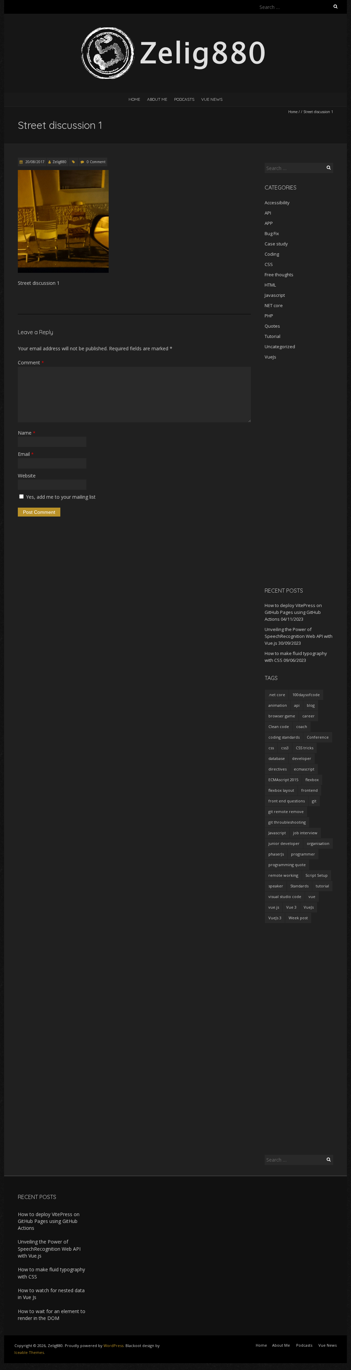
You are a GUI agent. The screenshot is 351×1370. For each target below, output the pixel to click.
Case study (276, 244)
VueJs (270, 357)
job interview (305, 832)
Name (26, 432)
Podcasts (184, 99)
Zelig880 (59, 161)
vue (311, 896)
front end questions (286, 800)
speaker (275, 885)
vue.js (273, 907)
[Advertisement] (299, 473)
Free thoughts (279, 274)
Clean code (278, 726)
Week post (298, 917)
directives (277, 769)
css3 (285, 747)
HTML (270, 285)
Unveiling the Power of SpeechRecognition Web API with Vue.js (298, 636)
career (308, 715)
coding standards (284, 737)
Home (134, 99)
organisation (318, 843)
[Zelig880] (175, 30)
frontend (309, 790)
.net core (276, 694)
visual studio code (284, 896)
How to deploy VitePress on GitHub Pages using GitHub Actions (293, 612)
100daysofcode (306, 694)
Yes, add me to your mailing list (60, 497)
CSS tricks (304, 747)
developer (301, 758)
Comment (31, 362)
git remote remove (286, 811)
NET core (274, 305)
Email (26, 454)
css (271, 747)
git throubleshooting (287, 822)
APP (269, 223)
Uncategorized (280, 346)
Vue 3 (291, 907)
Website (27, 475)
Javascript (275, 295)
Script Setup (316, 875)
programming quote (287, 864)
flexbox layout (281, 790)
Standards (299, 885)
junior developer (284, 843)
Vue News (211, 99)
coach (301, 726)
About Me (157, 99)
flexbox (312, 779)
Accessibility (277, 202)
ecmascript (304, 769)
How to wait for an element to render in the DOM (51, 1314)
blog (311, 705)
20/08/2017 (34, 161)
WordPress (113, 1345)
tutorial (322, 885)
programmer (303, 854)
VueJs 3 (274, 917)
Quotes (272, 326)
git (314, 800)
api (297, 705)
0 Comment (96, 161)
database (276, 758)
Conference (318, 737)
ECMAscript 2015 (283, 779)
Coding (272, 254)
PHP (269, 316)
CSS (269, 264)
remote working (283, 875)
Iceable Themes (29, 1352)
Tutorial (272, 336)
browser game (281, 715)
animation (277, 705)
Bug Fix (272, 233)
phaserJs (276, 854)
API (268, 213)
